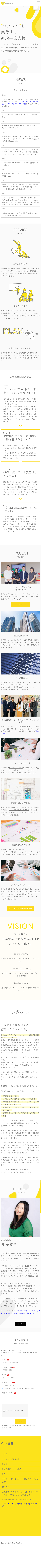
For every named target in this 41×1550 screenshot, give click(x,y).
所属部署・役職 (7, 1367)
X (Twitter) (21, 1324)
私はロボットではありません (14, 1410)
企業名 (4, 1359)
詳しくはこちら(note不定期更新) (20, 908)
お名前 (4, 1375)
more (20, 604)
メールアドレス (7, 1382)
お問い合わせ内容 (7, 1392)
